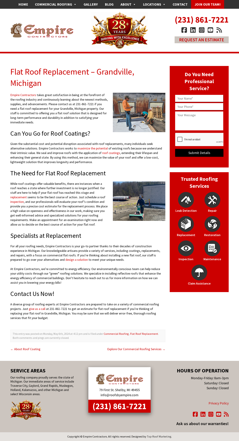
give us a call (37, 309)
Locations (152, 4)
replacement (18, 197)
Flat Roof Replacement (144, 333)
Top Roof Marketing (159, 436)
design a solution (76, 260)
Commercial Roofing (53, 4)
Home (23, 4)
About (126, 4)
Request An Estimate (201, 40)
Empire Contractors (23, 95)
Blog (109, 4)
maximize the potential (93, 148)
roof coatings (111, 153)
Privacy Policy (219, 403)
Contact (180, 4)
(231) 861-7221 (202, 19)
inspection (17, 202)
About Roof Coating (25, 349)
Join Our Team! (208, 4)
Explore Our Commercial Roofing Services (136, 349)
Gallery (91, 4)
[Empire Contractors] (119, 378)
